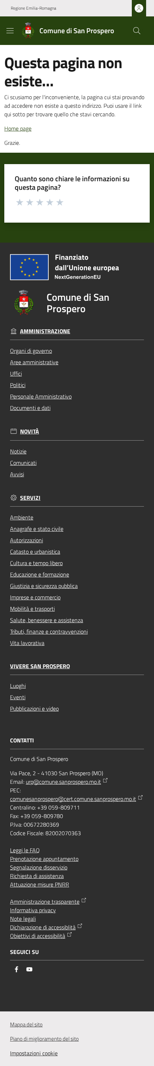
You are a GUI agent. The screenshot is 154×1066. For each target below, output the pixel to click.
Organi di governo (31, 350)
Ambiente (21, 517)
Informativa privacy (33, 910)
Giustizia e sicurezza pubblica (44, 586)
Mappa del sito (26, 1024)
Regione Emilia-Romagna (33, 8)
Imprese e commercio (35, 597)
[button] (136, 30)
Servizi (30, 497)
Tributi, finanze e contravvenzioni (49, 631)
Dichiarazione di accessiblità (43, 927)
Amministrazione (45, 331)
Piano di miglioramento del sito (44, 1039)
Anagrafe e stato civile (36, 528)
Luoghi (18, 685)
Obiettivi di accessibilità (37, 936)
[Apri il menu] (10, 30)
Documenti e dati (30, 407)
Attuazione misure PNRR (39, 884)
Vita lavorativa (27, 643)
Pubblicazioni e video (34, 708)
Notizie (18, 451)
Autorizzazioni (26, 540)
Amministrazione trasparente (45, 901)
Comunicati (23, 462)
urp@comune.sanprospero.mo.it (63, 781)
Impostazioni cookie (34, 1053)
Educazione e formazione (39, 574)
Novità (29, 431)
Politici (17, 385)
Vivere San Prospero (40, 666)
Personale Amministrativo (41, 396)
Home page (18, 128)
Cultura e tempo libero (36, 563)
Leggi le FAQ (25, 850)
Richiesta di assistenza (37, 876)
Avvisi (17, 474)
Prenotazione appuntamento (44, 858)
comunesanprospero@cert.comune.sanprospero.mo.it (73, 799)
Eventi (17, 697)
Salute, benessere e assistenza (46, 620)
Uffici (16, 373)
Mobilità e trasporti (32, 608)
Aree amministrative (34, 362)
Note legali (23, 918)
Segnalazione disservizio (38, 867)
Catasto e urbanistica (35, 551)
